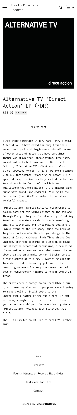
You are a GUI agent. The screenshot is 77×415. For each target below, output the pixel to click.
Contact (38, 390)
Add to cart (38, 126)
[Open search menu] (60, 7)
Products (38, 364)
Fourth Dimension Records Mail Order (38, 373)
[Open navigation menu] (4, 7)
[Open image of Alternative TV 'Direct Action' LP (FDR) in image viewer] (38, 53)
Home (38, 356)
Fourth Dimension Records (25, 7)
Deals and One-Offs (38, 382)
